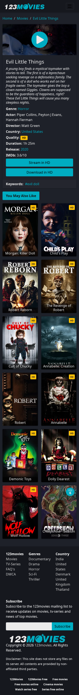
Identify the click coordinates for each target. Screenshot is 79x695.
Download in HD (40, 172)
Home (7, 18)
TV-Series (13, 564)
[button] (39, 39)
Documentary (40, 559)
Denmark (63, 574)
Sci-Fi (33, 574)
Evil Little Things (45, 18)
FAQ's (10, 569)
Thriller (34, 579)
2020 (24, 149)
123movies (43, 645)
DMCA (11, 574)
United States (32, 131)
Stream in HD (39, 162)
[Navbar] (70, 6)
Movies (22, 18)
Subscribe (62, 626)
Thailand (62, 589)
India (60, 559)
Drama (34, 564)
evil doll (33, 184)
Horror (23, 108)
